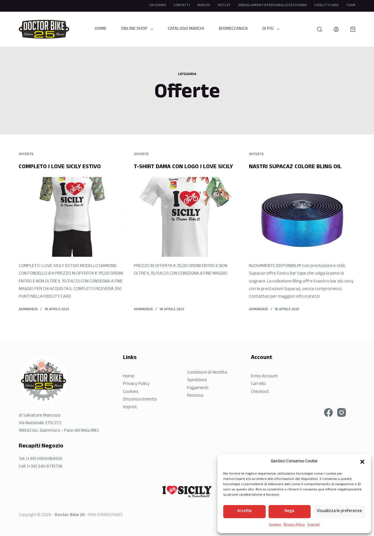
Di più (268, 29)
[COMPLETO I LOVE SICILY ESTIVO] (72, 217)
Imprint (314, 525)
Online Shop (134, 29)
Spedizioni (197, 380)
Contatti (181, 5)
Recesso (195, 396)
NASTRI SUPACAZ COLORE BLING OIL (295, 167)
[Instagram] (341, 412)
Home (100, 29)
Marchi (203, 5)
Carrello (258, 384)
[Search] (319, 29)
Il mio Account (264, 377)
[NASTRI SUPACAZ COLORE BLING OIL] (302, 217)
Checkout (260, 392)
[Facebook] (328, 412)
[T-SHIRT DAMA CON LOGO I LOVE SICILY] (187, 217)
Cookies (275, 525)
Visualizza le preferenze (339, 511)
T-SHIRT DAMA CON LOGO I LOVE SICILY (183, 167)
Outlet (224, 5)
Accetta (244, 511)
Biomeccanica (233, 29)
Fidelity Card (326, 5)
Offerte (26, 154)
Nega (289, 511)
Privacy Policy (294, 525)
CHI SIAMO (157, 5)
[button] (362, 462)
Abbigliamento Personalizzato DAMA (272, 5)
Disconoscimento (140, 400)
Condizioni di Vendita (207, 373)
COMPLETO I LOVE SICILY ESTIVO (60, 167)
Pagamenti (197, 388)
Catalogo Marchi (186, 29)
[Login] (336, 29)
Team (350, 5)
